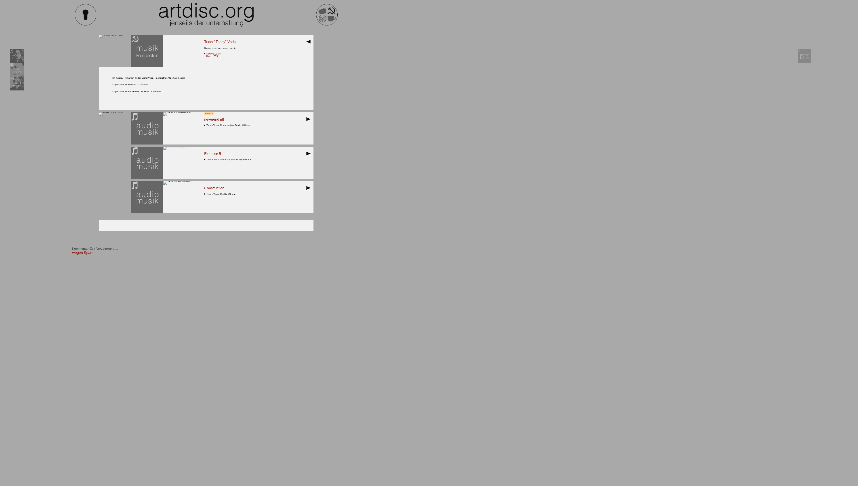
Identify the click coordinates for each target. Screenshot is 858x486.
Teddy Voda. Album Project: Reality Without (229, 159)
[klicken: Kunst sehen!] (177, 112)
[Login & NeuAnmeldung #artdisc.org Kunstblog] (85, 24)
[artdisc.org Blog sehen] (804, 62)
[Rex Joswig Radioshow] (17, 62)
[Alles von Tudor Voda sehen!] (111, 35)
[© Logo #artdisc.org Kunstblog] (206, 15)
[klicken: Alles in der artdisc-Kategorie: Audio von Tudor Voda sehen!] (147, 143)
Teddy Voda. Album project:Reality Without (228, 125)
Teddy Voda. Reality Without (221, 194)
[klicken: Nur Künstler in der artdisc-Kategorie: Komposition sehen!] (147, 66)
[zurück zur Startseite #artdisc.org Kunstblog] (327, 24)
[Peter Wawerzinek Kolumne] (17, 76)
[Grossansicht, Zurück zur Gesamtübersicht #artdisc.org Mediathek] (309, 43)
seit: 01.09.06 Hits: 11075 (212, 54)
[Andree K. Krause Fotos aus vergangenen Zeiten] (17, 89)
